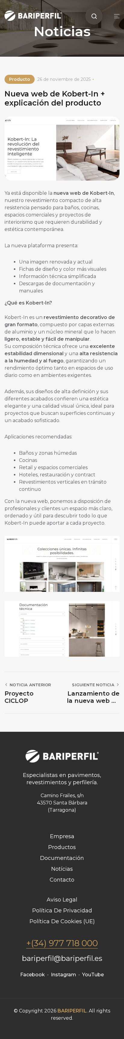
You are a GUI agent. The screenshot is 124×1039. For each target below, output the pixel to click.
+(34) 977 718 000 (62, 943)
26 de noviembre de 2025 (64, 79)
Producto (19, 79)
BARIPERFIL (72, 1011)
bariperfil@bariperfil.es (62, 958)
